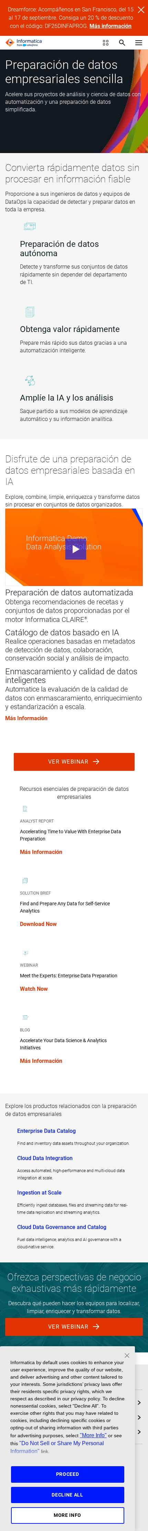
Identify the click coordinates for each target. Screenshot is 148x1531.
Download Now (38, 924)
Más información (110, 26)
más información (26, 718)
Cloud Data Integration (45, 1158)
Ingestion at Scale (39, 1192)
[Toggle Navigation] (139, 42)
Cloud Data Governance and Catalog (61, 1227)
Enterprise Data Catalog (46, 1131)
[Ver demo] (74, 547)
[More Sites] (106, 43)
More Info (67, 1515)
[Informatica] (23, 43)
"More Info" (93, 1435)
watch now (34, 989)
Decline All (67, 1495)
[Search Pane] (122, 43)
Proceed (67, 1474)
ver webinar (69, 761)
